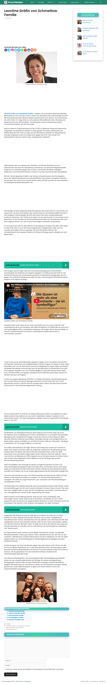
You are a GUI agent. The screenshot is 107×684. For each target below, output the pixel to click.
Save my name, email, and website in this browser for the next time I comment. (35, 669)
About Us (50, 2)
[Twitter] (15, 50)
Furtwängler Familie (15, 617)
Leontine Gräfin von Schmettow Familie (18, 114)
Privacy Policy (63, 2)
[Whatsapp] (22, 50)
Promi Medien (15, 2)
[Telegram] (9, 50)
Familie (8, 624)
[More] (35, 50)
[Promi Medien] (5, 2)
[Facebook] (5, 50)
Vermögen (40, 2)
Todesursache (74, 2)
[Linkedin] (28, 50)
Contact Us (94, 681)
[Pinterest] (25, 50)
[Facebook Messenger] (18, 50)
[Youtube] (31, 50)
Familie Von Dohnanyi (16, 611)
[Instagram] (12, 50)
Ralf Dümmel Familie (16, 615)
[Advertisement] (36, 34)
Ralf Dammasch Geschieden (14, 627)
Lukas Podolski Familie (16, 613)
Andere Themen (89, 2)
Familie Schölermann (16, 620)
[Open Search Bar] (100, 2)
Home (32, 2)
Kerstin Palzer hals (11, 629)
